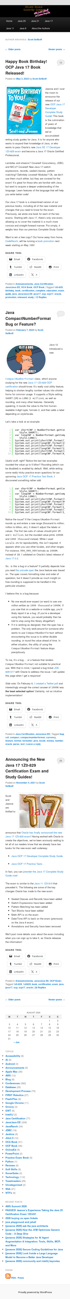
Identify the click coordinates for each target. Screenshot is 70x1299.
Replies (41, 297)
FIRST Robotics (14, 1095)
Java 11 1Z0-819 (43, 883)
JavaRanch (11, 1126)
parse (16, 744)
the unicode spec (24, 570)
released (22, 297)
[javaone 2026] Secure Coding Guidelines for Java (34, 1249)
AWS (8, 1075)
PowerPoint (12, 1153)
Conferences (12, 1083)
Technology (12, 1177)
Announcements (24, 283)
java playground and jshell (20, 1222)
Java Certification (43, 283)
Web (7, 1189)
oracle (58, 293)
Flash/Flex (11, 1099)
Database (10, 1087)
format (17, 740)
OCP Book (38, 287)
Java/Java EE (12, 287)
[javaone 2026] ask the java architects (26, 1226)
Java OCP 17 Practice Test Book (35, 476)
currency (51, 737)
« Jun (16, 1042)
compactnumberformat (32, 737)
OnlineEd (10, 1149)
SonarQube (11, 1173)
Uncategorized (13, 1185)
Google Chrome (14, 1103)
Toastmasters (13, 1181)
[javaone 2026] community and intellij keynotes (32, 1261)
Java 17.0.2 (11, 558)
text (23, 744)
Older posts (13, 49)
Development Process (18, 1091)
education (51, 290)
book (18, 290)
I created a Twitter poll (46, 683)
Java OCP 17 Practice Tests (26, 864)
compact (14, 737)
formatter (27, 740)
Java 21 (35, 20)
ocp (44, 293)
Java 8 (23, 28)
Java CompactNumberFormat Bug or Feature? (28, 318)
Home (9, 20)
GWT (8, 1110)
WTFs (8, 1192)
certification (28, 290)
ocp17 (50, 293)
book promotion (46, 241)
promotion (10, 297)
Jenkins (9, 1134)
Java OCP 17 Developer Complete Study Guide (37, 856)
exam (61, 290)
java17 (37, 293)
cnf (7, 737)
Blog (8, 1079)
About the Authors (41, 28)
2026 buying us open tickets (21, 1218)
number (59, 740)
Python (9, 1161)
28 (60, 760)
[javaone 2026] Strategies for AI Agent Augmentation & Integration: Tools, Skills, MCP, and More (33, 1241)
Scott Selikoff (35, 39)
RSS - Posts (17, 1277)
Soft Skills (11, 1169)
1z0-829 (58, 287)
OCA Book (26, 287)
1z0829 (27, 984)
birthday (9, 290)
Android (10, 1064)
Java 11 (10, 28)
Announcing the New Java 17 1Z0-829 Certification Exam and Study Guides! (27, 767)
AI (6, 1059)
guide (8, 293)
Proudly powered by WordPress (35, 1292)
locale (42, 740)
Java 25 (22, 20)
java (14, 293)
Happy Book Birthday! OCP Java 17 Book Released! (26, 67)
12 (60, 62)
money (50, 740)
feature (9, 740)
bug (62, 734)
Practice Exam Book (17, 1157)
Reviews (10, 1165)
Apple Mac (11, 1071)
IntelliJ (9, 1114)
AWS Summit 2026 (16, 1206)
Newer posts (57, 49)
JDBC (8, 1130)
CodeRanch (11, 241)
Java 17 (49, 20)
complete (40, 290)
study (31, 297)
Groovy (9, 1106)
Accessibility (12, 1056)
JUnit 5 (9, 1138)
